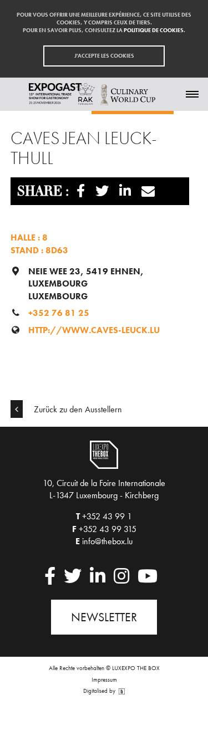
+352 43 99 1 (107, 516)
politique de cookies (154, 30)
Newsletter (104, 617)
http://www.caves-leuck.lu (94, 330)
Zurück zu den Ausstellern (77, 409)
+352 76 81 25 (58, 313)
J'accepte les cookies (104, 55)
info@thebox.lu (107, 541)
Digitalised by (100, 690)
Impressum (104, 679)
